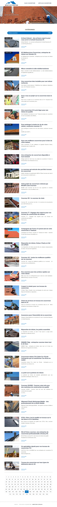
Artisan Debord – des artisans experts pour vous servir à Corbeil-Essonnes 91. (35, 39)
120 (33, 494)
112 (50, 491)
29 (35, 479)
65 (47, 484)
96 (44, 489)
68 (9, 486)
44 (33, 481)
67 (6, 486)
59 (30, 484)
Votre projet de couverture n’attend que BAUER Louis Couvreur (34, 184)
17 (47, 476)
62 (38, 484)
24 (21, 479)
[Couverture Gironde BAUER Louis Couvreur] (12, 188)
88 (21, 489)
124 (47, 494)
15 (41, 476)
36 (9, 481)
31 (41, 479)
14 (38, 476)
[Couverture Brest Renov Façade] (12, 290)
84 (9, 489)
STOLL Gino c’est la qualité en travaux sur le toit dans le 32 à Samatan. (36, 418)
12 (33, 476)
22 (15, 479)
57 (24, 484)
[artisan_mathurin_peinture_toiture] (12, 376)
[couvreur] (12, 130)
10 (27, 476)
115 (17, 494)
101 (13, 491)
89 (24, 489)
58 (27, 484)
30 (38, 479)
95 (41, 489)
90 (27, 489)
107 (33, 491)
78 (38, 486)
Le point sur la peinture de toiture (32, 373)
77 (35, 486)
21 (12, 479)
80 (44, 486)
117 (23, 494)
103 (20, 491)
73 (24, 486)
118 (27, 494)
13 (36, 476)
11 (30, 476)
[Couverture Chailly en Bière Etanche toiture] (12, 145)
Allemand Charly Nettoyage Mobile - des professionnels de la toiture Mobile (35, 402)
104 (23, 491)
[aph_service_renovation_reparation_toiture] (12, 333)
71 (18, 486)
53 (12, 484)
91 (30, 489)
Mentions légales (37, 504)
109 (40, 491)
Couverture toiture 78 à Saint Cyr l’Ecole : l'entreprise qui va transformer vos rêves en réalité (36, 358)
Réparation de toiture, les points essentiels (35, 329)
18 (50, 476)
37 (12, 481)
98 (50, 489)
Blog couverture (30, 3)
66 (50, 484)
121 (37, 494)
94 (38, 489)
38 (15, 481)
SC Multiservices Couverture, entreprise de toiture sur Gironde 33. (35, 53)
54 (15, 484)
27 (29, 479)
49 (47, 481)
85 (12, 489)
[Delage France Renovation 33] (12, 159)
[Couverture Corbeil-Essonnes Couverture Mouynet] (12, 319)
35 (6, 481)
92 (33, 489)
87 (18, 489)
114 (13, 494)
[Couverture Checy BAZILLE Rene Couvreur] (12, 174)
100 (9, 491)
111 (47, 491)
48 (44, 481)
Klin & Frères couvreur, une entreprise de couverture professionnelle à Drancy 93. (34, 433)
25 (24, 479)
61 (35, 484)
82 (50, 486)
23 (18, 479)
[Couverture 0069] (12, 72)
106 (30, 491)
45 (35, 481)
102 (16, 491)
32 (44, 479)
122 (40, 494)
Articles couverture (44, 3)
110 (44, 491)
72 (21, 486)
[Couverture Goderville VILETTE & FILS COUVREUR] (12, 451)
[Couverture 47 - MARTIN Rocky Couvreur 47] (12, 276)
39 (18, 481)
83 (6, 489)
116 (20, 494)
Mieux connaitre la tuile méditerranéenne (35, 68)
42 (27, 481)
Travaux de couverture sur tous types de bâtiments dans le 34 (35, 463)
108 (37, 491)
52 (9, 484)
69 (12, 486)
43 (30, 481)
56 (21, 484)
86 (15, 489)
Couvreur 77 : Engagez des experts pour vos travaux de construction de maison (36, 213)
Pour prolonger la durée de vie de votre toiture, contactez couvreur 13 (34, 125)
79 (41, 486)
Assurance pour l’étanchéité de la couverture (36, 315)
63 (41, 484)
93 (35, 489)
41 (24, 481)
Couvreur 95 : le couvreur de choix (32, 198)
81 (47, 486)
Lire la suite (23, 46)
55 (18, 484)
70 (15, 486)
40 (21, 481)
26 (26, 479)
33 (47, 479)
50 (50, 481)
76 (32, 486)
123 (43, 494)
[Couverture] (12, 100)
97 (47, 489)
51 (6, 484)
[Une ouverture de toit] (12, 346)
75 (30, 486)
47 (41, 481)
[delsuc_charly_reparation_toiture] (12, 247)
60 (33, 484)
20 (9, 479)
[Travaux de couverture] (12, 42)
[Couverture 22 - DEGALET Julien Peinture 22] (12, 114)
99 (6, 491)
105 (27, 491)
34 (50, 479)
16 (44, 476)
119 (30, 494)
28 (32, 479)
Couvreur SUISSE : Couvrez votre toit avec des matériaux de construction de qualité (35, 386)
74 (27, 486)
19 (6, 479)
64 (44, 484)
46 (38, 481)
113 (10, 494)
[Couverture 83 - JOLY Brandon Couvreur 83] (12, 85)
